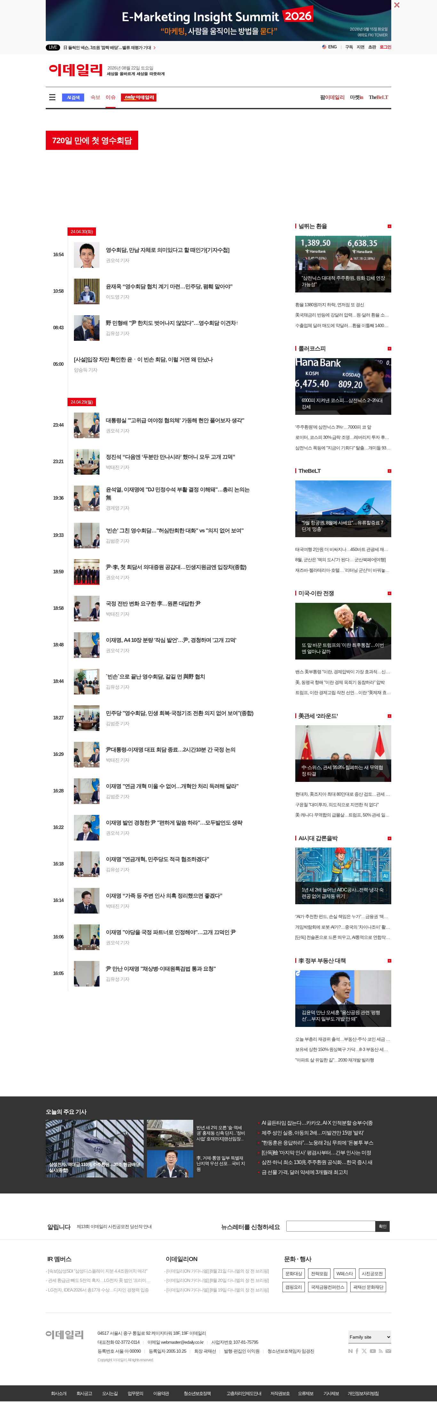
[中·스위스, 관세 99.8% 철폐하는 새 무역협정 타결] (343, 727)
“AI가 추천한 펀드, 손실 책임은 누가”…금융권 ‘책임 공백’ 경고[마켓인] (358, 916)
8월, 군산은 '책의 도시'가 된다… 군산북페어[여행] (340, 559)
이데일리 (107, 70)
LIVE (53, 47)
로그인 (385, 47)
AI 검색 (73, 97)
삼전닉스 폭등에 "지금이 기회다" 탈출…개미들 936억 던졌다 (350, 447)
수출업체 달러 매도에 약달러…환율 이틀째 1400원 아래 (346, 325)
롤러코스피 (312, 348)
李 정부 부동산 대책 (322, 960)
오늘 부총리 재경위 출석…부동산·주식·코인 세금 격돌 (344, 1039)
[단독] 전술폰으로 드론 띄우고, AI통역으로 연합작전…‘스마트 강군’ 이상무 (362, 937)
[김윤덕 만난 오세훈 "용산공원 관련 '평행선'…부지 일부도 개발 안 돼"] (343, 972)
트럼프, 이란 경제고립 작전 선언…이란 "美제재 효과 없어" (348, 692)
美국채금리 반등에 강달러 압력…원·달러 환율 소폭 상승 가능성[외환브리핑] (364, 314)
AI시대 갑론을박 (318, 838)
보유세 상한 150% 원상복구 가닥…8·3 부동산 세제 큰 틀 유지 (351, 1049)
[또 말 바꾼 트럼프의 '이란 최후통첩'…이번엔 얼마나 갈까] (343, 605)
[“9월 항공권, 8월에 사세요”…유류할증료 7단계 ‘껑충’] (343, 483)
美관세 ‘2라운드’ (318, 716)
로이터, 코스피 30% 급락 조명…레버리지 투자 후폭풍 (344, 437)
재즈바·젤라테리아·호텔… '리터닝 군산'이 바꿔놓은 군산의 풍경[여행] (358, 570)
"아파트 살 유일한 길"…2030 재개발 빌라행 (334, 1059)
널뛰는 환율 (312, 226)
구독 (349, 47)
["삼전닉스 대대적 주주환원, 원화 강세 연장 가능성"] (343, 238)
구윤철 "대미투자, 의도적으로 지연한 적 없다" (336, 804)
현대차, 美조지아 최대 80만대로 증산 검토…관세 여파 (344, 794)
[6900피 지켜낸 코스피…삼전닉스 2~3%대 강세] (343, 360)
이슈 (110, 97)
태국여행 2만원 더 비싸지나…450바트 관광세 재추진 (343, 549)
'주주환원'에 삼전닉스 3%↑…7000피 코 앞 (333, 427)
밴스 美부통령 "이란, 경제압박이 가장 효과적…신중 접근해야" (352, 671)
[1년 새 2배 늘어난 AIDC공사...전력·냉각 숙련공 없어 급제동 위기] (343, 850)
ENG (332, 47)
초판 (372, 47)
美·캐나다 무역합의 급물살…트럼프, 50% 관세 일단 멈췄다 (349, 814)
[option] (166, 47)
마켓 (356, 97)
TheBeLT (309, 471)
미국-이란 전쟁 (316, 593)
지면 (360, 47)
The (378, 97)
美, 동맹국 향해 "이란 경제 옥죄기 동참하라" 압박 (340, 682)
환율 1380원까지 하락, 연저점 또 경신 (329, 304)
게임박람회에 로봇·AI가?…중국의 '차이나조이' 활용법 (344, 927)
